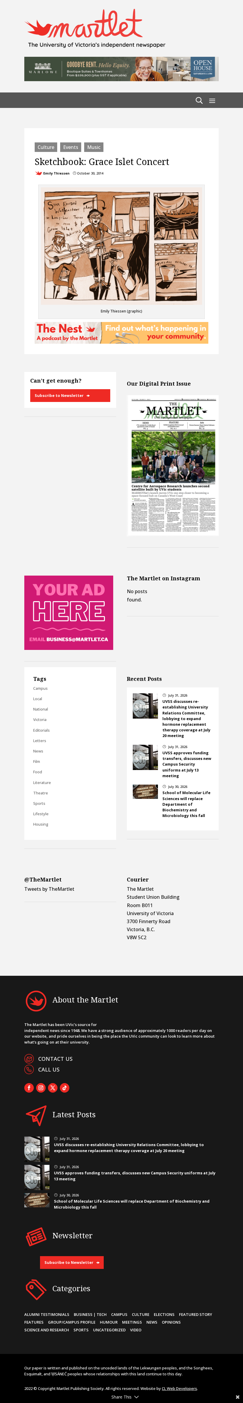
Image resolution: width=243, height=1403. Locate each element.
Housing (40, 824)
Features (34, 1322)
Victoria (40, 719)
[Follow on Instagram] (41, 1088)
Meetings (132, 1322)
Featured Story (195, 1314)
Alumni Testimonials (46, 1314)
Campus (40, 688)
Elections (164, 1314)
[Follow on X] (52, 1088)
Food (37, 771)
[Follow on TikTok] (64, 1088)
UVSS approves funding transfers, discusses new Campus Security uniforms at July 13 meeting (186, 764)
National (40, 709)
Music (93, 147)
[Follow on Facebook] (29, 1088)
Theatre (40, 793)
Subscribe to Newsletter (59, 395)
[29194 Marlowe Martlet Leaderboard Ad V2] (121, 79)
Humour (109, 1322)
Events (70, 147)
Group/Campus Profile (71, 1322)
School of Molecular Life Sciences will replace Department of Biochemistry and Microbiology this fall (186, 804)
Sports (39, 803)
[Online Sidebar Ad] (68, 648)
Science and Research (46, 1330)
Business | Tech (90, 1314)
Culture (46, 147)
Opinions (171, 1322)
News (38, 751)
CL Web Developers (179, 1388)
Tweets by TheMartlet (49, 889)
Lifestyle (41, 813)
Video (135, 1330)
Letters (39, 740)
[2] (121, 342)
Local (37, 698)
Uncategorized (109, 1330)
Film (36, 761)
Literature (42, 782)
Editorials (41, 730)
